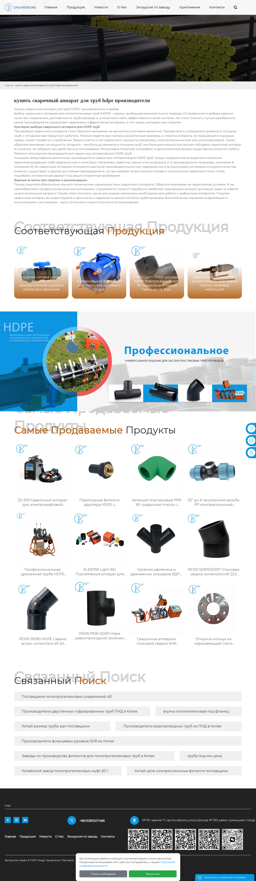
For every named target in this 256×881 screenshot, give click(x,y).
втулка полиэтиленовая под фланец (196, 711)
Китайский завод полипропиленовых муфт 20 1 (65, 771)
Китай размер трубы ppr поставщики (56, 726)
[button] (234, 271)
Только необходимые (103, 873)
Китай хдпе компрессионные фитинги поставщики (181, 771)
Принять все (153, 873)
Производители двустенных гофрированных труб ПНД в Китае (79, 711)
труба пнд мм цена (204, 756)
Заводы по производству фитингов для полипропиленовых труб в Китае (88, 756)
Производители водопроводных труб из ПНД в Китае (172, 726)
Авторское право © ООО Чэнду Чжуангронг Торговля (39, 860)
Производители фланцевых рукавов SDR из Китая (68, 741)
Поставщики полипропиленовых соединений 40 (67, 696)
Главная (9, 85)
